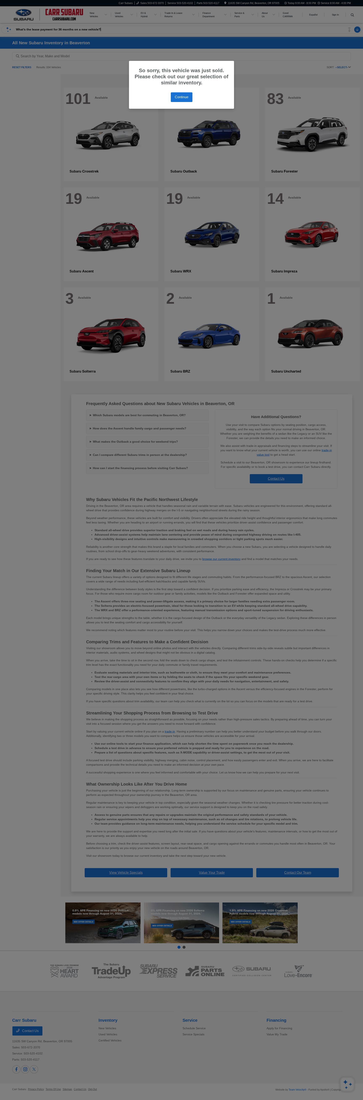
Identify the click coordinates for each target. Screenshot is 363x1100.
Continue (181, 97)
